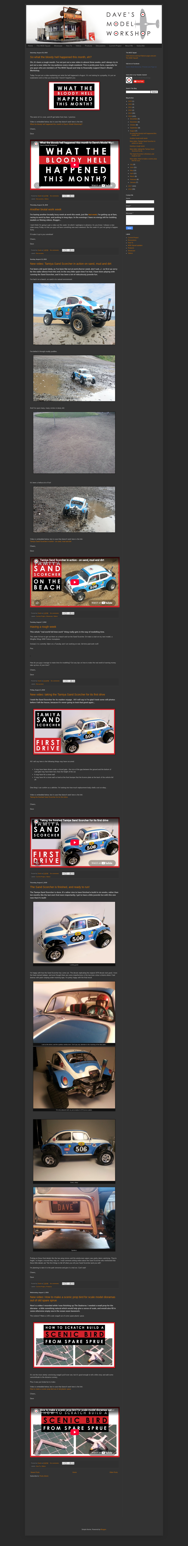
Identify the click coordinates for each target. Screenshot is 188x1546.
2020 (130, 110)
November (134, 122)
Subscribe (141, 46)
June (132, 167)
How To (69, 46)
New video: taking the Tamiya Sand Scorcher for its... (142, 150)
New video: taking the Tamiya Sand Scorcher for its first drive (67, 694)
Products (88, 46)
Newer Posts (35, 1472)
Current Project (115, 46)
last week (93, 214)
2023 (130, 101)
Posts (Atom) (44, 1476)
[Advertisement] (74, 1499)
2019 (130, 113)
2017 (130, 186)
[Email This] (63, 196)
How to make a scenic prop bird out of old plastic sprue (50, 1389)
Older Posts (114, 1472)
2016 (130, 189)
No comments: (54, 196)
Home (30, 46)
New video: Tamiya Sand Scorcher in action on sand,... (142, 142)
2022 (130, 104)
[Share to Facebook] (70, 196)
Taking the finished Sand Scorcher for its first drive (49, 797)
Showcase (58, 46)
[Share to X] (68, 196)
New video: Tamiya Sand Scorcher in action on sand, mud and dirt (70, 263)
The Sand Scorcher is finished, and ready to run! (60, 887)
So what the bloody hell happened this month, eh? (61, 57)
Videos (78, 46)
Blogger (103, 1529)
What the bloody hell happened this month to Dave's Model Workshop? (56, 124)
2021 (130, 107)
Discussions (100, 46)
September (134, 128)
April (132, 173)
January (133, 182)
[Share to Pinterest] (73, 196)
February (133, 179)
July (131, 164)
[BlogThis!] (65, 196)
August (132, 131)
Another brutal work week (45, 209)
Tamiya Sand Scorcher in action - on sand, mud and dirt (50, 541)
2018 (130, 116)
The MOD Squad (43, 46)
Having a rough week (43, 626)
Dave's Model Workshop (133, 67)
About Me (129, 46)
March (132, 176)
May (131, 170)
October (133, 125)
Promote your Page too (149, 67)
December (134, 119)
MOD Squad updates (135, 245)
